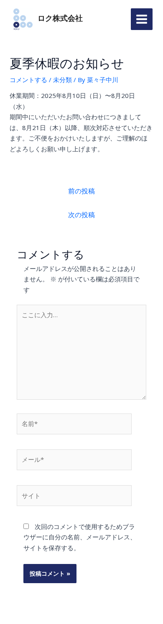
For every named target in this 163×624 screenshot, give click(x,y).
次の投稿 (81, 214)
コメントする (28, 79)
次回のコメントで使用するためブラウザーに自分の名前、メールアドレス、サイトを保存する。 (79, 537)
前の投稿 (81, 190)
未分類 (62, 79)
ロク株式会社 (60, 18)
